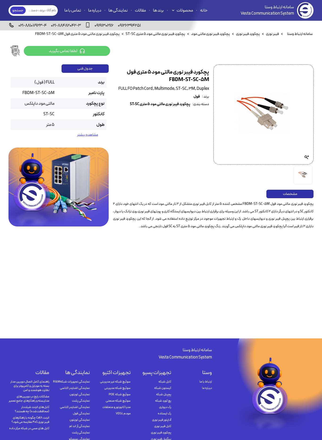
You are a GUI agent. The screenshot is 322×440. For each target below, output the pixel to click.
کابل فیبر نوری (162, 426)
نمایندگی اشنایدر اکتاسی (75, 388)
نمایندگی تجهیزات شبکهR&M (71, 382)
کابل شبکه (164, 382)
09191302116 (104, 25)
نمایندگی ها (118, 10)
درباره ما (94, 10)
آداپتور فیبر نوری (161, 420)
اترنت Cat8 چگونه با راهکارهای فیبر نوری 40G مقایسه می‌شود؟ (30, 420)
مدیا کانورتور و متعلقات (116, 407)
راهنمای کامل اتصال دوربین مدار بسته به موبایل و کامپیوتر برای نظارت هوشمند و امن (29, 386)
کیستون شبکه (162, 388)
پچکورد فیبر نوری (161, 433)
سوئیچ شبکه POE (120, 394)
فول (197, 96)
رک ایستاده (164, 413)
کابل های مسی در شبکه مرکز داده (29, 428)
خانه (204, 10)
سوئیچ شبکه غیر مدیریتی (115, 382)
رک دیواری (165, 407)
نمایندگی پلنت (81, 401)
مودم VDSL (123, 413)
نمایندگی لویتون (80, 394)
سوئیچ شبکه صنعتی (118, 401)
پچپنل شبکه (163, 394)
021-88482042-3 (66, 25)
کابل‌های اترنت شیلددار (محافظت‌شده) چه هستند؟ (32, 409)
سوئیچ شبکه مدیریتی (117, 388)
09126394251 (129, 25)
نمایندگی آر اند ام (79, 426)
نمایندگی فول (81, 413)
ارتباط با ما (205, 382)
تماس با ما (72, 10)
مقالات (140, 10)
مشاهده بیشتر (87, 135)
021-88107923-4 (32, 25)
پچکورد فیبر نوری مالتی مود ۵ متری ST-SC (160, 104)
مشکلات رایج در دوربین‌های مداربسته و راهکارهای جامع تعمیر (29, 399)
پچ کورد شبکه (163, 401)
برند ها (158, 10)
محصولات (185, 10)
